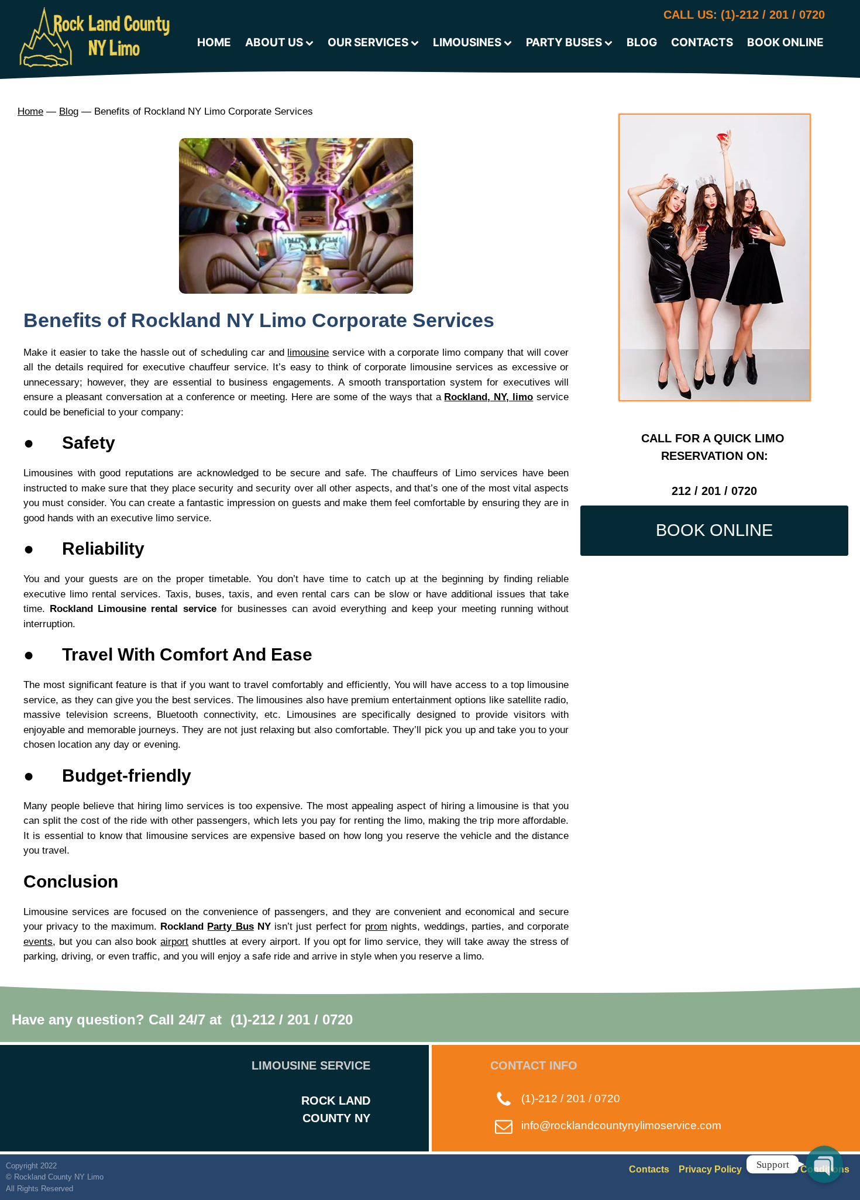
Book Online (785, 42)
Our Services (368, 42)
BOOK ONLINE (714, 530)
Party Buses (564, 42)
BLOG (642, 42)
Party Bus (230, 926)
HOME (214, 42)
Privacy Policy (710, 1169)
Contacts (649, 1169)
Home (30, 111)
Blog (68, 111)
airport (174, 941)
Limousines (467, 42)
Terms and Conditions (800, 1169)
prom (376, 926)
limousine (308, 352)
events (38, 941)
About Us (274, 42)
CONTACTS (702, 42)
